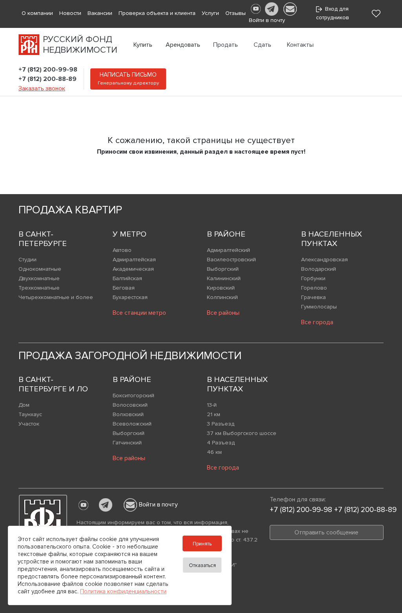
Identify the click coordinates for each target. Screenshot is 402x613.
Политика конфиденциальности (123, 591)
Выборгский (223, 269)
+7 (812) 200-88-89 (47, 79)
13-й (212, 405)
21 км (213, 414)
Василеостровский (231, 259)
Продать (225, 45)
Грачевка (313, 297)
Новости (70, 13)
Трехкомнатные (39, 287)
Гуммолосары (319, 306)
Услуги (210, 13)
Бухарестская (130, 297)
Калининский (224, 278)
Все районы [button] (223, 313)
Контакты (300, 45)
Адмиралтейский (228, 250)
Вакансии (100, 13)
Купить (142, 45)
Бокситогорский (133, 395)
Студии (27, 259)
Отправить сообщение (326, 532)
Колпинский (222, 297)
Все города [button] (317, 322)
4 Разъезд (221, 442)
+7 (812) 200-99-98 (47, 69)
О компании (37, 13)
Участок (28, 423)
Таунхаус (30, 414)
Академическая (133, 269)
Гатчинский (127, 442)
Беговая (124, 287)
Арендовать (183, 45)
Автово (122, 250)
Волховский (128, 414)
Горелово (314, 287)
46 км (214, 452)
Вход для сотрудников (332, 13)
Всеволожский (132, 423)
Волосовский (130, 405)
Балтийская (127, 278)
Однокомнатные (39, 269)
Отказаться (202, 565)
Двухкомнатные (39, 278)
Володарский (318, 269)
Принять (202, 544)
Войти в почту (158, 504)
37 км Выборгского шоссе (241, 433)
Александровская (324, 259)
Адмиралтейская (134, 259)
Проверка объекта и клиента (157, 13)
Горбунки (313, 278)
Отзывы (235, 13)
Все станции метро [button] (139, 313)
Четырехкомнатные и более (55, 297)
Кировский (221, 287)
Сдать (262, 45)
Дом (23, 405)
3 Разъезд (220, 423)
